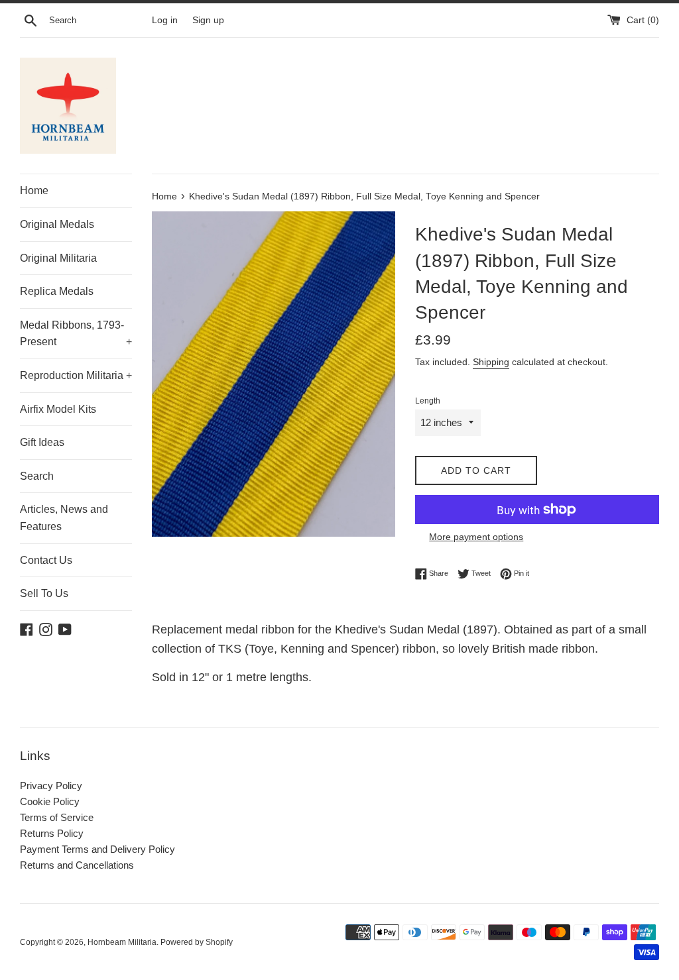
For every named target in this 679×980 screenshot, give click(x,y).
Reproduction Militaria (76, 375)
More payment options (476, 536)
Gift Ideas (42, 442)
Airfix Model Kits (58, 409)
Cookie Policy (50, 801)
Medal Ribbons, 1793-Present (76, 333)
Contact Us (46, 560)
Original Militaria (58, 258)
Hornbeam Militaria (122, 942)
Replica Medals (56, 291)
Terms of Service (56, 817)
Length (427, 401)
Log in (165, 20)
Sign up (208, 20)
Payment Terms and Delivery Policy (97, 849)
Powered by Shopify (196, 942)
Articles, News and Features (64, 518)
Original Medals (57, 224)
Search (37, 476)
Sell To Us (44, 593)
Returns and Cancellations (77, 865)
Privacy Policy (51, 785)
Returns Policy (52, 833)
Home (34, 190)
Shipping (491, 361)
